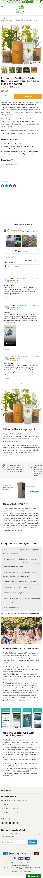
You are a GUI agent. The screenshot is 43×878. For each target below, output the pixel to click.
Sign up (32, 839)
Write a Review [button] (22, 248)
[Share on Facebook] (2, 182)
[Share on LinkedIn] (10, 182)
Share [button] (8, 295)
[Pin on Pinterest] (14, 182)
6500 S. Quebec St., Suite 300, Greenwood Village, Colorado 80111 (21, 865)
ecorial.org (8, 772)
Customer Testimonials (28, 860)
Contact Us (34, 876)
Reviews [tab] (8, 254)
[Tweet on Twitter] (6, 182)
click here (13, 121)
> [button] (28, 380)
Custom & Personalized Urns (20, 862)
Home (3, 15)
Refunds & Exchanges (12, 860)
